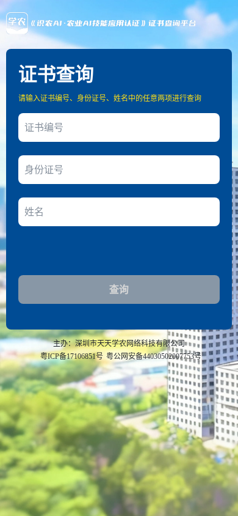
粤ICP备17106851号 (71, 356)
